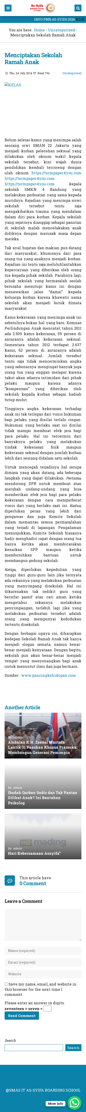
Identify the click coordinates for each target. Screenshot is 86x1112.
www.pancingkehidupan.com (48, 675)
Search (10, 1040)
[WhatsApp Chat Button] (74, 1103)
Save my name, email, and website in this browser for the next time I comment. (40, 989)
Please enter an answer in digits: (34, 1002)
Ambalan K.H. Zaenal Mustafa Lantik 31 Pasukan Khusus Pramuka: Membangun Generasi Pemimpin (42, 747)
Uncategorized (61, 29)
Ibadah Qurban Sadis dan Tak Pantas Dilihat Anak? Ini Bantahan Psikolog (42, 797)
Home (39, 29)
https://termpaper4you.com (56, 172)
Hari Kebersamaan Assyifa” (34, 853)
